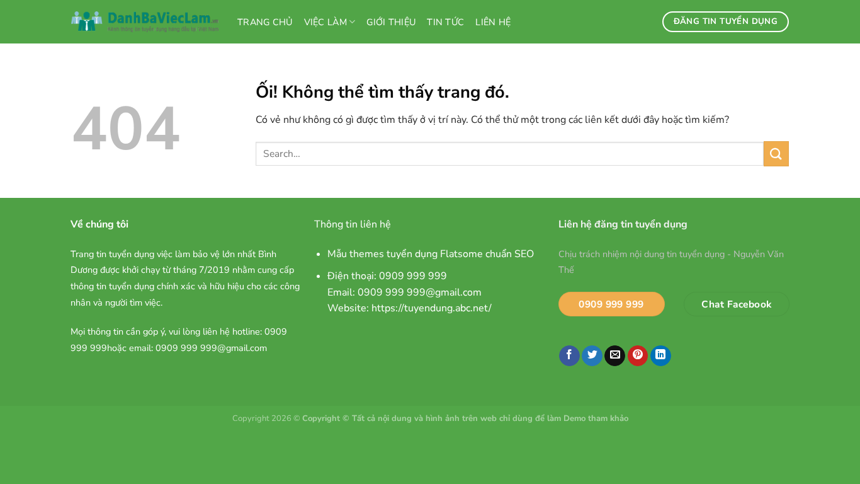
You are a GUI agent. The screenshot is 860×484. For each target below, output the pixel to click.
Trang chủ (265, 22)
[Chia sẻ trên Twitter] (592, 356)
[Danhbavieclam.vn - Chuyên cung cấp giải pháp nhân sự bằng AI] (144, 22)
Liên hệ (493, 22)
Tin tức (445, 22)
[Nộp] (776, 153)
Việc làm (325, 22)
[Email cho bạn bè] (614, 356)
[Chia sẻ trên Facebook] (569, 356)
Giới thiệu (391, 22)
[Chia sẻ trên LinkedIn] (660, 356)
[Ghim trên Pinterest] (638, 356)
